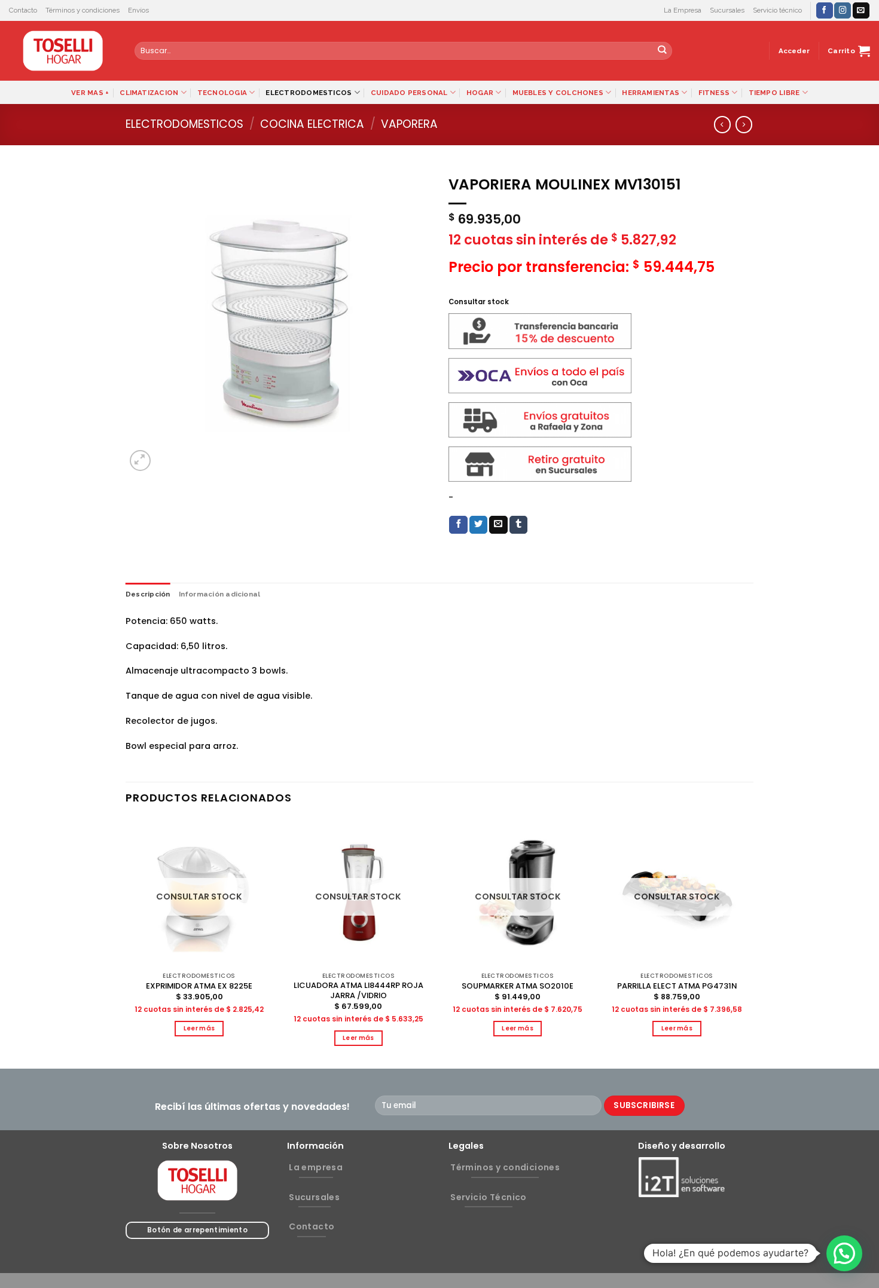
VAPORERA (409, 124)
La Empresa (682, 10)
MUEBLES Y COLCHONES (557, 92)
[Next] (750, 942)
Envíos (138, 10)
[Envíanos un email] (861, 10)
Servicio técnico (777, 10)
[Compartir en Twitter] (478, 525)
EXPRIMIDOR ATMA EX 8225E (199, 986)
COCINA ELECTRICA (312, 124)
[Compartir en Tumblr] (518, 525)
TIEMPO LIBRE (774, 92)
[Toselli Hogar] (63, 50)
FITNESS (714, 92)
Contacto (23, 10)
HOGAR (479, 92)
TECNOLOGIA (222, 92)
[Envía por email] (498, 525)
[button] (844, 1253)
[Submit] (662, 51)
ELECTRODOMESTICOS (308, 92)
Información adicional (220, 594)
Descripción (148, 594)
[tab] (148, 594)
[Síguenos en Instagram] (842, 10)
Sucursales (727, 10)
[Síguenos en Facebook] (824, 10)
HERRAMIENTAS (650, 92)
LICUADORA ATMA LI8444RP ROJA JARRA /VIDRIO (358, 991)
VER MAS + (90, 92)
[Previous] (126, 942)
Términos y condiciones (82, 10)
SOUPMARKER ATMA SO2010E (517, 986)
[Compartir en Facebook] (458, 525)
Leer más (199, 1028)
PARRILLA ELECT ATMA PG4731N (677, 986)
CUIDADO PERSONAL (409, 92)
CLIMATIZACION (149, 92)
